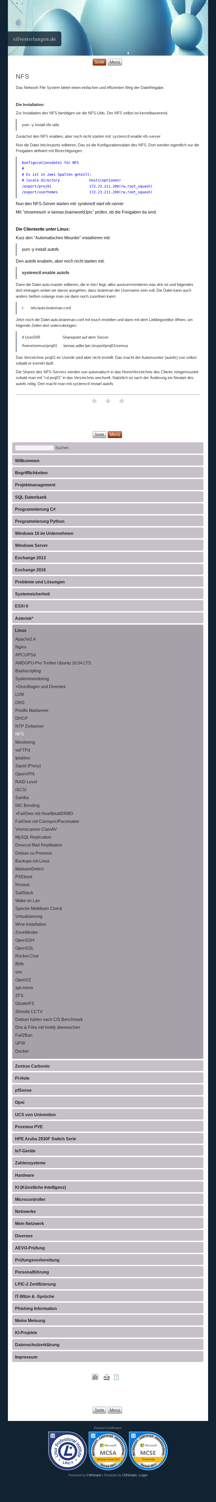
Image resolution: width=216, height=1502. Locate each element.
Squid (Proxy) (28, 766)
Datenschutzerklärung (37, 1345)
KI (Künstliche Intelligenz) (40, 1187)
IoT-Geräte (25, 1151)
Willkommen (27, 461)
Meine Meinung (30, 1320)
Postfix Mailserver (31, 710)
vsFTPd (22, 750)
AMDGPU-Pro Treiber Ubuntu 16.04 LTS (53, 663)
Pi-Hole (22, 1078)
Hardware (24, 1175)
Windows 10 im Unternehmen (44, 533)
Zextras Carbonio (32, 1066)
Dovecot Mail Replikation (38, 845)
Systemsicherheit (32, 594)
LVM (19, 694)
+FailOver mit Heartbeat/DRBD (44, 813)
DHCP (21, 718)
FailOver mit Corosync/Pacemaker (47, 821)
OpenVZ (23, 980)
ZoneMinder (26, 932)
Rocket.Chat (26, 956)
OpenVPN (25, 774)
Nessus (22, 884)
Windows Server (31, 545)
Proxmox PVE (29, 1127)
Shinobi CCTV (29, 1011)
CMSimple (93, 1475)
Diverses (24, 1236)
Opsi (19, 1102)
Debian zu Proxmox (33, 853)
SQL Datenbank (31, 497)
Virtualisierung (28, 916)
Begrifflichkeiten (31, 473)
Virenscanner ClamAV (36, 829)
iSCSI (20, 789)
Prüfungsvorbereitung (37, 1260)
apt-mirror (24, 988)
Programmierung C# (35, 509)
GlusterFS (24, 1003)
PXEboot (23, 877)
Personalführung (32, 1272)
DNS (19, 702)
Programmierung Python (40, 521)
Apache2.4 (25, 639)
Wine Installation (30, 924)
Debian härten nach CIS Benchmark (49, 1019)
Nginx (20, 647)
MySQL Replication (33, 837)
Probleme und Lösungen (40, 582)
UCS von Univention (35, 1114)
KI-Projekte (26, 1332)
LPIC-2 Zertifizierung (35, 1284)
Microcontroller (30, 1199)
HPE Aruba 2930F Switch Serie (45, 1139)
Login (143, 1475)
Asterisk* (24, 618)
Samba (22, 797)
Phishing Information (36, 1308)
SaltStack (24, 893)
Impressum (26, 1357)
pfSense (23, 1090)
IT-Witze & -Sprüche (34, 1296)
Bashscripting (28, 671)
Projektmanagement (35, 485)
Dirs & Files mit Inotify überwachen (47, 1027)
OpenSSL (24, 948)
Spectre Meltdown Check (38, 908)
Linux (20, 630)
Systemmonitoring (32, 679)
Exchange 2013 (30, 558)
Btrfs (19, 964)
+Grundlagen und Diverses (40, 686)
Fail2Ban (23, 1035)
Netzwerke (25, 1211)
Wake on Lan (27, 900)
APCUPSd (25, 655)
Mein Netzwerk (29, 1223)
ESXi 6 (21, 606)
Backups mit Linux (32, 861)
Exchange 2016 (30, 570)
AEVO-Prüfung (30, 1248)
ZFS (19, 995)
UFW (20, 1043)
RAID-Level (26, 782)
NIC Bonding (27, 805)
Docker (22, 1051)
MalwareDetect (29, 869)
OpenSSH (25, 940)
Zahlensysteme (30, 1163)
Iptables (22, 758)
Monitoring (25, 742)
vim (18, 972)
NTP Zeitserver (29, 726)
